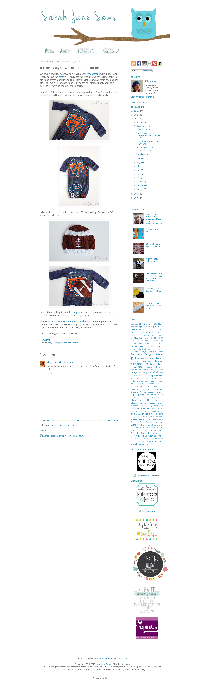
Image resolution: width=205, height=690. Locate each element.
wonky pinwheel (145, 441)
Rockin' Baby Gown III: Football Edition (145, 148)
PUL (149, 400)
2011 (136, 194)
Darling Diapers (151, 343)
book (151, 329)
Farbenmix (158, 349)
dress (152, 346)
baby (74, 312)
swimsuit (135, 430)
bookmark (158, 329)
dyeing (160, 346)
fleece (159, 354)
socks (161, 417)
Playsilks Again (142, 153)
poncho (143, 400)
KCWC (156, 372)
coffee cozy (157, 338)
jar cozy (138, 372)
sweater (159, 427)
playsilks (135, 400)
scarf (160, 403)
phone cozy (143, 397)
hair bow (148, 361)
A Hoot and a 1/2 (106, 658)
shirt (133, 414)
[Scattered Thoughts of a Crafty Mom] (146, 612)
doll (161, 343)
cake (141, 335)
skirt (161, 414)
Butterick (150, 332)
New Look (158, 386)
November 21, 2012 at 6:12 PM (67, 362)
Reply (49, 372)
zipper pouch (143, 444)
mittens (142, 383)
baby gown (58, 343)
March (140, 181)
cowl (142, 340)
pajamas (152, 392)
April (139, 177)
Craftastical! (122, 658)
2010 (136, 197)
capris (147, 335)
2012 (136, 118)
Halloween (158, 361)
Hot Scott (142, 369)
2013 (136, 114)
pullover (155, 400)
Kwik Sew (158, 375)
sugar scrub (142, 428)
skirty (133, 417)
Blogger (108, 678)
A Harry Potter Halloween (152, 260)
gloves (147, 358)
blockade (143, 329)
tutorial (141, 435)
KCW (150, 372)
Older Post (113, 420)
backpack (146, 326)
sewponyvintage (157, 411)
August (140, 162)
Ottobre (158, 389)
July (138, 166)
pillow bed (158, 397)
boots (134, 332)
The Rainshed (143, 433)
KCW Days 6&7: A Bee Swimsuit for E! (153, 291)
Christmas (138, 337)
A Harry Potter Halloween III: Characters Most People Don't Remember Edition (154, 219)
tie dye (155, 433)
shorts (145, 413)
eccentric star (136, 349)
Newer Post (46, 420)
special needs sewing (142, 419)
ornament (148, 389)
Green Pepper (156, 358)
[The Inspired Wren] (147, 638)
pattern (62, 76)
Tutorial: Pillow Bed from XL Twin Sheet (148, 142)
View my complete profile (142, 96)
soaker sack (154, 417)
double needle (139, 346)
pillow (151, 397)
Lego (148, 378)
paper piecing (138, 394)
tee (146, 430)
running (153, 403)
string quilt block (150, 425)
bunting (142, 332)
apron (142, 323)
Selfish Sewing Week (149, 405)
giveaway (141, 358)
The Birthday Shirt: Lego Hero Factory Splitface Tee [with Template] (154, 277)
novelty (68, 312)
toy (136, 435)
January (140, 189)
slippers (140, 416)
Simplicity (154, 414)
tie (150, 433)
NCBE (151, 386)
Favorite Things (140, 351)
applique (135, 324)
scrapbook (135, 406)
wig (142, 439)
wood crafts (157, 441)
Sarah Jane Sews (103, 664)
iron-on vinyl (152, 369)
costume (135, 340)
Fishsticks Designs (143, 354)
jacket (160, 370)
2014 (136, 111)
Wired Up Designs (151, 439)
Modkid (144, 386)
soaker (146, 417)
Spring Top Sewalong (149, 422)
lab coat (137, 378)
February (141, 185)
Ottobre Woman (139, 392)
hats (80, 312)
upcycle (148, 435)
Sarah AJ (152, 81)
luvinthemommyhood (140, 381)
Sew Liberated (144, 408)
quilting (144, 403)
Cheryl (50, 362)
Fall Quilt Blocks (143, 129)
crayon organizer (152, 341)
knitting (75, 343)
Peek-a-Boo (152, 394)
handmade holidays (144, 363)
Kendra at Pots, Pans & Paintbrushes (68, 321)
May (139, 173)
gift (65, 343)
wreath (134, 444)
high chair (158, 367)
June (139, 170)
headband (148, 367)
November (142, 125)
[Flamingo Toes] (150, 581)
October (140, 158)
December (141, 122)
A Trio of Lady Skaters (152, 230)
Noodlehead (137, 389)
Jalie (133, 372)
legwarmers (157, 378)
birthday (159, 326)
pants (160, 391)
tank (141, 430)
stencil (140, 424)
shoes (139, 414)
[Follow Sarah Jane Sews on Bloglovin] (142, 71)
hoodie (134, 369)
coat (148, 338)
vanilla (138, 439)
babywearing (136, 327)
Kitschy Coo (139, 375)
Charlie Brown (156, 335)
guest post (137, 361)
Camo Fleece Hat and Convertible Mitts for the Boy (148, 135)
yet (88, 73)
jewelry (145, 372)
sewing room (145, 411)
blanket (135, 329)
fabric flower (147, 349)
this (55, 212)
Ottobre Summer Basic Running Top (154, 245)
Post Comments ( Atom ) (63, 425)
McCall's (153, 381)
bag (152, 326)
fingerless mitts (156, 352)
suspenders (151, 428)
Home (79, 420)
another (94, 73)
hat (69, 343)
